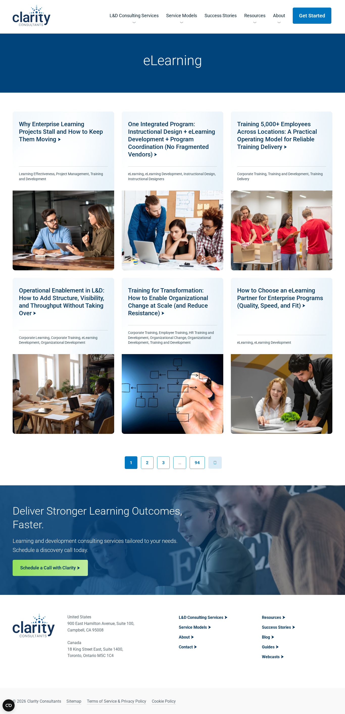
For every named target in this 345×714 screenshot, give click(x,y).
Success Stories (276, 627)
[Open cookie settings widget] (9, 705)
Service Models (193, 627)
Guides (268, 647)
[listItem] (63, 191)
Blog (266, 637)
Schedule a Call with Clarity (48, 567)
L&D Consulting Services (201, 617)
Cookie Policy (164, 701)
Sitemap (73, 701)
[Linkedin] (314, 701)
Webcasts (271, 656)
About (184, 637)
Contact (186, 647)
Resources (271, 617)
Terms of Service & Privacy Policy (116, 701)
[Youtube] (327, 701)
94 (199, 460)
